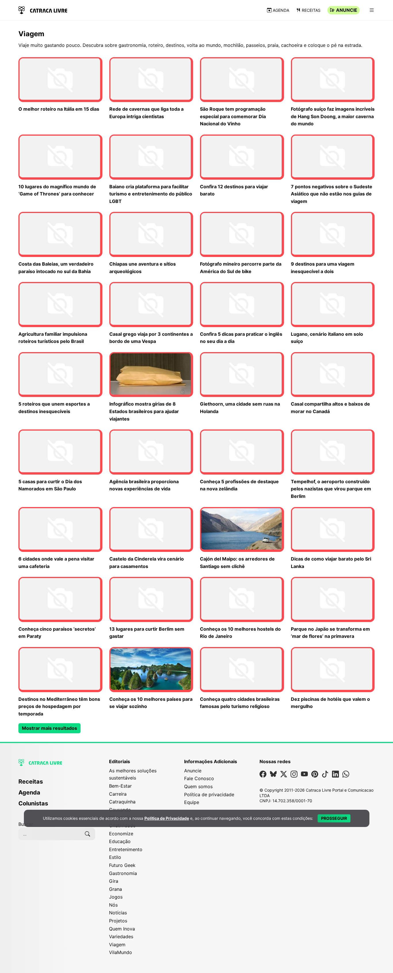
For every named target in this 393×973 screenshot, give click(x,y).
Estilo (115, 857)
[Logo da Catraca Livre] (42, 9)
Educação (120, 841)
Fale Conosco (199, 778)
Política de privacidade (209, 794)
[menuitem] (56, 784)
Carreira (118, 794)
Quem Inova (122, 929)
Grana (115, 889)
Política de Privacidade (166, 818)
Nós (113, 905)
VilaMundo (120, 952)
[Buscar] (87, 834)
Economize (121, 833)
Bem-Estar (120, 786)
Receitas (311, 10)
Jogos (116, 897)
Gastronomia (123, 873)
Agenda (281, 10)
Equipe (191, 802)
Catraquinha (122, 802)
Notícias (118, 913)
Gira (113, 881)
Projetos (118, 921)
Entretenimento (125, 849)
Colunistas (33, 803)
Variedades (121, 936)
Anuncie (346, 10)
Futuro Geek (122, 865)
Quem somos (198, 786)
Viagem (117, 944)
